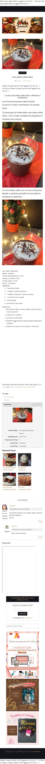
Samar (4, 387)
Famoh (18, 81)
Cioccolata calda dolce (22, 77)
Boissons (22, 73)
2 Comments (27, 81)
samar (12, 506)
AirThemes (36, 751)
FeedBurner (28, 618)
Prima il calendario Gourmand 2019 (22, 387)
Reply (40, 521)
